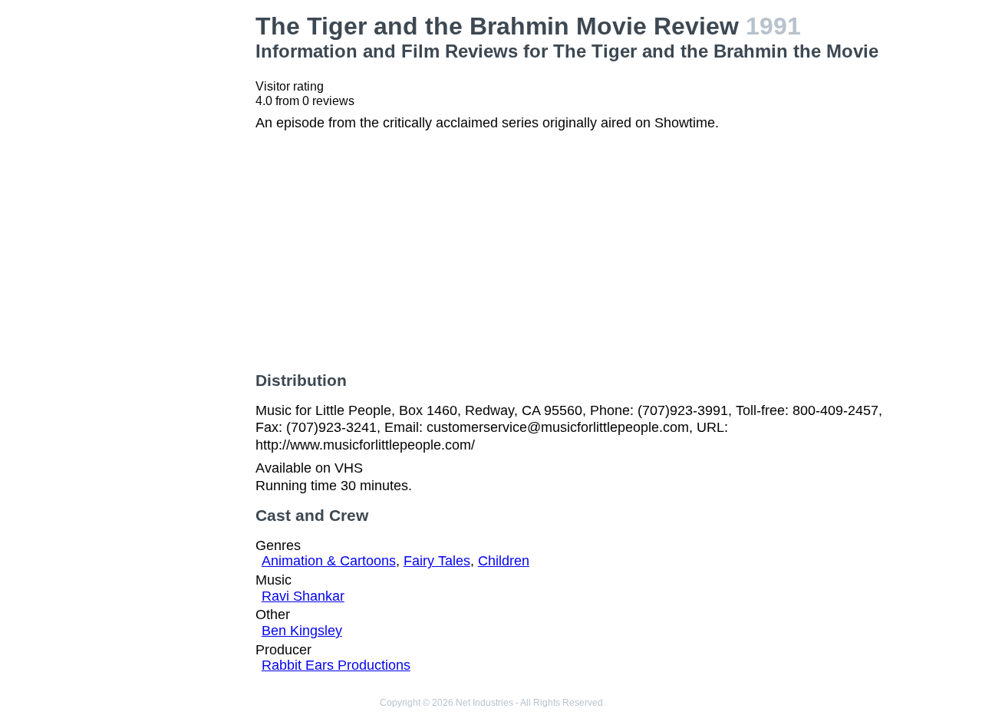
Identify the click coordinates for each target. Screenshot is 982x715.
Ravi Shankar (303, 596)
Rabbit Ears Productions (336, 665)
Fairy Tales (437, 560)
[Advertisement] (171, 242)
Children (503, 560)
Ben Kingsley (302, 630)
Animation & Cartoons (329, 560)
